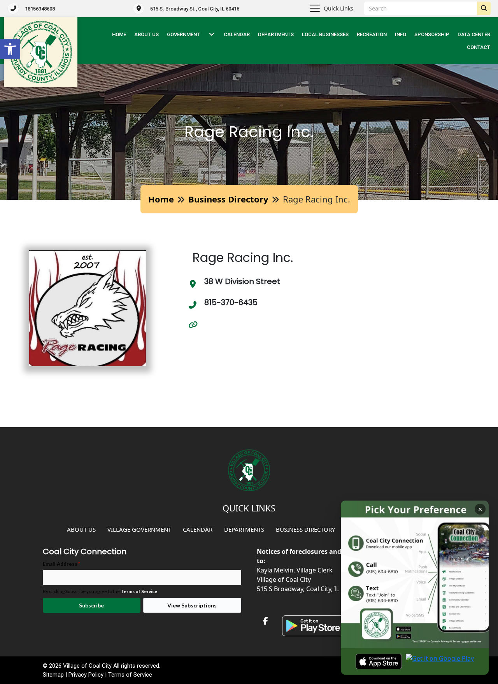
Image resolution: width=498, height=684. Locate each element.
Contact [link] (478, 47)
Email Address (61, 563)
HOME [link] (119, 34)
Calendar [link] (237, 34)
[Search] (484, 8)
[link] (10, 49)
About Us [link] (146, 34)
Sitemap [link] (53, 674)
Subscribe (91, 605)
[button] (211, 34)
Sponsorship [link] (431, 34)
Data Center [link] (474, 34)
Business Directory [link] (228, 199)
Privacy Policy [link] (85, 674)
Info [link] (400, 34)
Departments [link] (276, 34)
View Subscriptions (192, 605)
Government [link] (183, 34)
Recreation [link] (372, 34)
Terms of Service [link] (139, 591)
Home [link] (161, 199)
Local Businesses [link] (325, 34)
